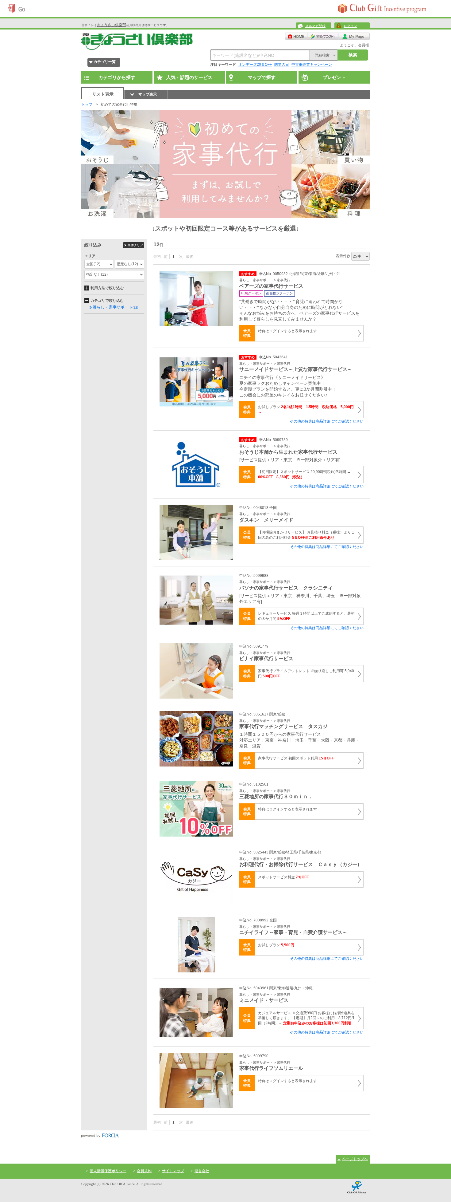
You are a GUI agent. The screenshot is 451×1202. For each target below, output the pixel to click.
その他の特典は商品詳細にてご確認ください (327, 421)
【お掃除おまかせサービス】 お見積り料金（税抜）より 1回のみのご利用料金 (306, 535)
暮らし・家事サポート (115, 307)
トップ (86, 104)
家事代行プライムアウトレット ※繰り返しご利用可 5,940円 (306, 673)
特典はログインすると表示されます (287, 331)
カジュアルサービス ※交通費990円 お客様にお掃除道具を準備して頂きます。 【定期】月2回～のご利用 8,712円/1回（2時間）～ (306, 1018)
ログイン (350, 26)
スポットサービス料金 (283, 877)
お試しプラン (306, 409)
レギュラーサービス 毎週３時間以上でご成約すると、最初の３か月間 (306, 616)
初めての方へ (322, 36)
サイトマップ (173, 1171)
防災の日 (281, 64)
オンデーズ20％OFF (255, 64)
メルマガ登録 (315, 26)
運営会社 (202, 1171)
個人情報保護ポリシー (108, 1171)
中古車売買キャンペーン (311, 64)
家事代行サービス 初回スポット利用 (296, 758)
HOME (296, 36)
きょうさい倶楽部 (111, 25)
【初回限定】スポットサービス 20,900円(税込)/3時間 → (304, 474)
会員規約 (144, 1171)
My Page (354, 36)
